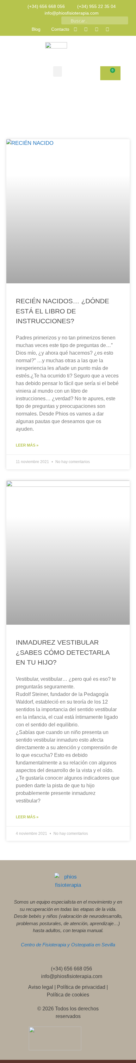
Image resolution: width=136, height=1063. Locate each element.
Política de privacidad (81, 987)
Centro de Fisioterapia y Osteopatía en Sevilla (68, 944)
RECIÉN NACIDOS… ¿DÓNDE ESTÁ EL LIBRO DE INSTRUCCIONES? (62, 311)
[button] (57, 71)
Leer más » (27, 445)
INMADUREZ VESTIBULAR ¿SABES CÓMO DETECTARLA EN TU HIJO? (62, 652)
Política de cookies (68, 994)
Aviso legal (40, 987)
